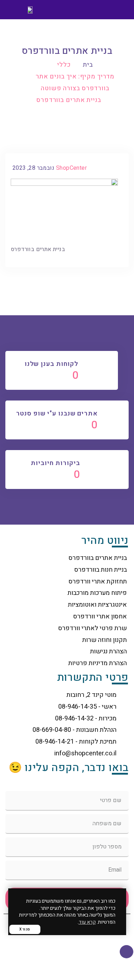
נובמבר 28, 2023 (33, 168)
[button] (118, 10)
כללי (64, 65)
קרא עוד (87, 922)
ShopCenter (71, 168)
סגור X (24, 929)
